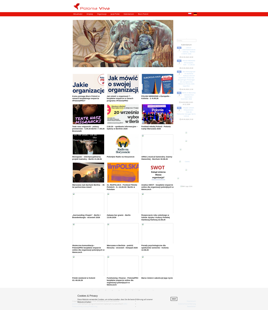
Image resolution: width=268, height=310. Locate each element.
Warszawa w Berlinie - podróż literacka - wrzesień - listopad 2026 (122, 246)
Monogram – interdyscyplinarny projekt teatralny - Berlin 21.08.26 (87, 158)
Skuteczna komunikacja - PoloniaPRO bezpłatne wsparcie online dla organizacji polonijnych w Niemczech (88, 248)
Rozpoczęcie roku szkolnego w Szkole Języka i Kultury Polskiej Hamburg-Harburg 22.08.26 (155, 217)
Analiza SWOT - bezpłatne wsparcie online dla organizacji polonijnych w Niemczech (157, 187)
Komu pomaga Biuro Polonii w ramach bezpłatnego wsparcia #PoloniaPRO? (86, 98)
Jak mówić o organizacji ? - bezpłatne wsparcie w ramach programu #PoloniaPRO (120, 98)
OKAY (174, 299)
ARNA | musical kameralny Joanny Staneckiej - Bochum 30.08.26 (156, 158)
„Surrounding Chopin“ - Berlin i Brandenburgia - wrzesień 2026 (86, 216)
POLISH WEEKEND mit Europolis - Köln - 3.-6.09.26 (189, 63)
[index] (92, 7)
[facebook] (186, 4)
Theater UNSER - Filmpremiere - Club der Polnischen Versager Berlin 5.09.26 (186, 112)
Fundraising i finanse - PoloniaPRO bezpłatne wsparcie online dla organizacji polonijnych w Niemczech (122, 281)
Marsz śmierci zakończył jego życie (157, 278)
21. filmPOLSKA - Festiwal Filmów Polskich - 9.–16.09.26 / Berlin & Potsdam (122, 187)
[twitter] (190, 4)
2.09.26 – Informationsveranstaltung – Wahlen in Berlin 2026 (188, 51)
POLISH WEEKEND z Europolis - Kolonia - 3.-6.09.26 (155, 97)
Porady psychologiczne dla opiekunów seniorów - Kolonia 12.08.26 (155, 247)
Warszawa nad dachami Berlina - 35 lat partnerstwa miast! (88, 186)
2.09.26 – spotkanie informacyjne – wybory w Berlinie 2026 (122, 128)
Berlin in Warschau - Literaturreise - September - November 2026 (188, 96)
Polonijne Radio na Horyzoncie (120, 157)
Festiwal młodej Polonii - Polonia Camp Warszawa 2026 (156, 128)
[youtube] (195, 4)
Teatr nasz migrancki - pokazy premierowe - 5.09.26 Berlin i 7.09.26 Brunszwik (88, 129)
